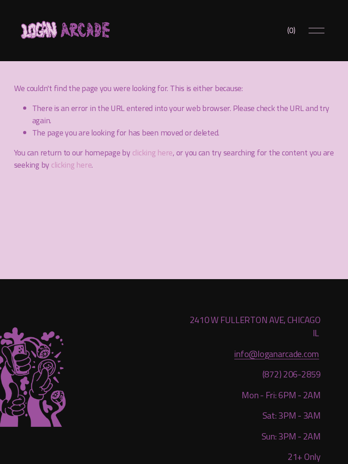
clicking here (152, 152)
